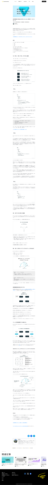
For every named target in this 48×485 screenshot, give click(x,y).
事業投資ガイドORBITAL (5, 473)
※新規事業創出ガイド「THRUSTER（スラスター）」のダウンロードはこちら (22, 36)
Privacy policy (14, 473)
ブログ (29, 1)
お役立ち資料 (25, 1)
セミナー (3, 477)
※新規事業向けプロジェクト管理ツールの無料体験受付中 (20, 422)
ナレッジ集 (3, 476)
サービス (15, 1)
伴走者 (32, 1)
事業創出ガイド (20, 1)
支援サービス (3, 472)
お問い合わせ (44, 1)
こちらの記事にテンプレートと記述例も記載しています (20, 129)
